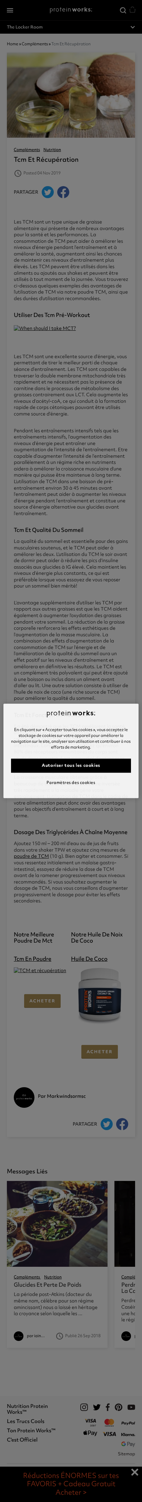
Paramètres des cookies (71, 782)
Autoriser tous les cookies (71, 766)
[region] (70, 751)
